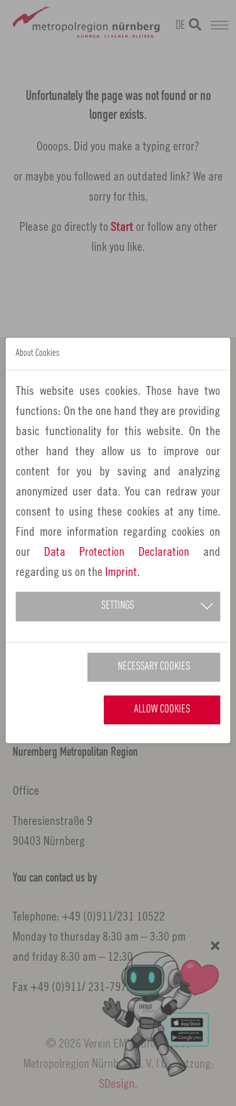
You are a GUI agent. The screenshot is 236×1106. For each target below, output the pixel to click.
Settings (117, 605)
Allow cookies (162, 709)
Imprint (121, 571)
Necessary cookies (154, 666)
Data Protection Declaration (116, 551)
